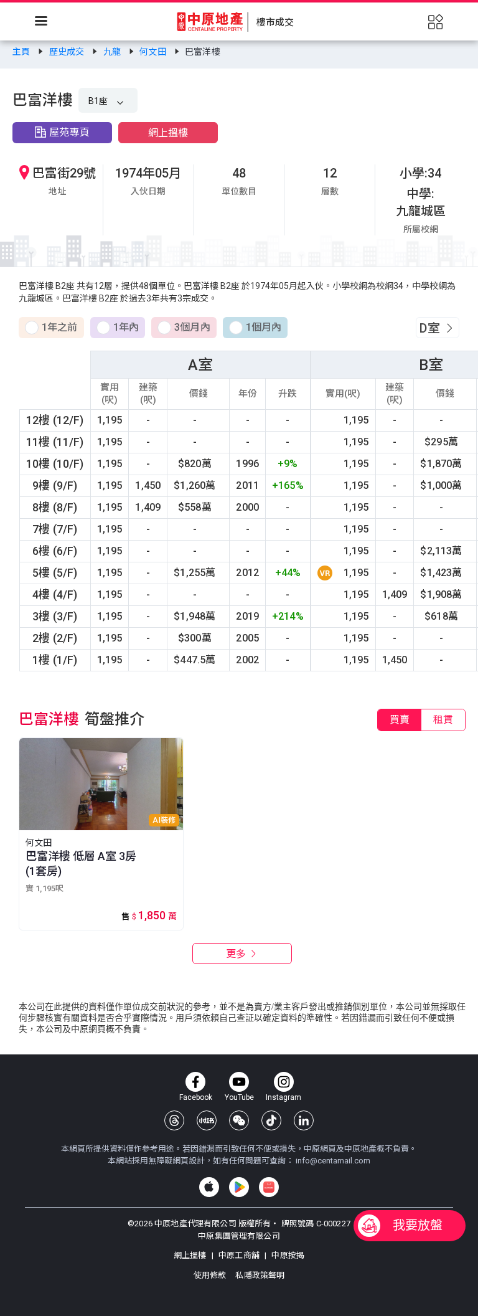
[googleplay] (239, 1187)
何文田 (153, 52)
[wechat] (239, 1120)
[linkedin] (304, 1120)
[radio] (51, 328)
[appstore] (209, 1187)
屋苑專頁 (69, 132)
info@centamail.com (333, 1160)
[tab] (399, 720)
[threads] (174, 1120)
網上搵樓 (168, 133)
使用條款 (211, 1275)
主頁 (22, 52)
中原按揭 (286, 1255)
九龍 (113, 52)
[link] (22, 51)
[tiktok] (271, 1120)
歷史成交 (68, 52)
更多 (237, 954)
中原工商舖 (239, 1255)
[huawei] (269, 1187)
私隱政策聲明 (259, 1275)
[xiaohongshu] (207, 1120)
